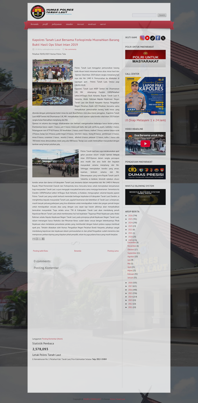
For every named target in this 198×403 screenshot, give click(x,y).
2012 (130, 304)
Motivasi (92, 23)
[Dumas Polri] (145, 66)
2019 (130, 240)
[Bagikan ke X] (40, 238)
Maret (130, 270)
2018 (130, 282)
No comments (70, 49)
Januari (130, 277)
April (129, 267)
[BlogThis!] (36, 238)
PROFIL (45, 23)
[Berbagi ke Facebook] (43, 238)
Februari (131, 274)
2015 (130, 293)
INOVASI (80, 23)
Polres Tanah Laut (117, 399)
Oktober (131, 249)
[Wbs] (145, 204)
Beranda (77, 251)
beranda (34, 23)
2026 (130, 215)
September (132, 253)
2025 (130, 219)
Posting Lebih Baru (40, 251)
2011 (130, 307)
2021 (130, 233)
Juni (129, 260)
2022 (130, 229)
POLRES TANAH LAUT (92, 399)
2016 (130, 290)
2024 (130, 222)
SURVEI (103, 23)
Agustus (131, 256)
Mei (129, 263)
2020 (130, 236)
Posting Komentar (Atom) (52, 339)
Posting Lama (113, 251)
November (132, 246)
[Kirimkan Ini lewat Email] (33, 238)
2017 (130, 286)
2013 (130, 300)
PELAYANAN (57, 23)
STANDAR (69, 23)
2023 (130, 226)
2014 (130, 297)
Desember (132, 242)
